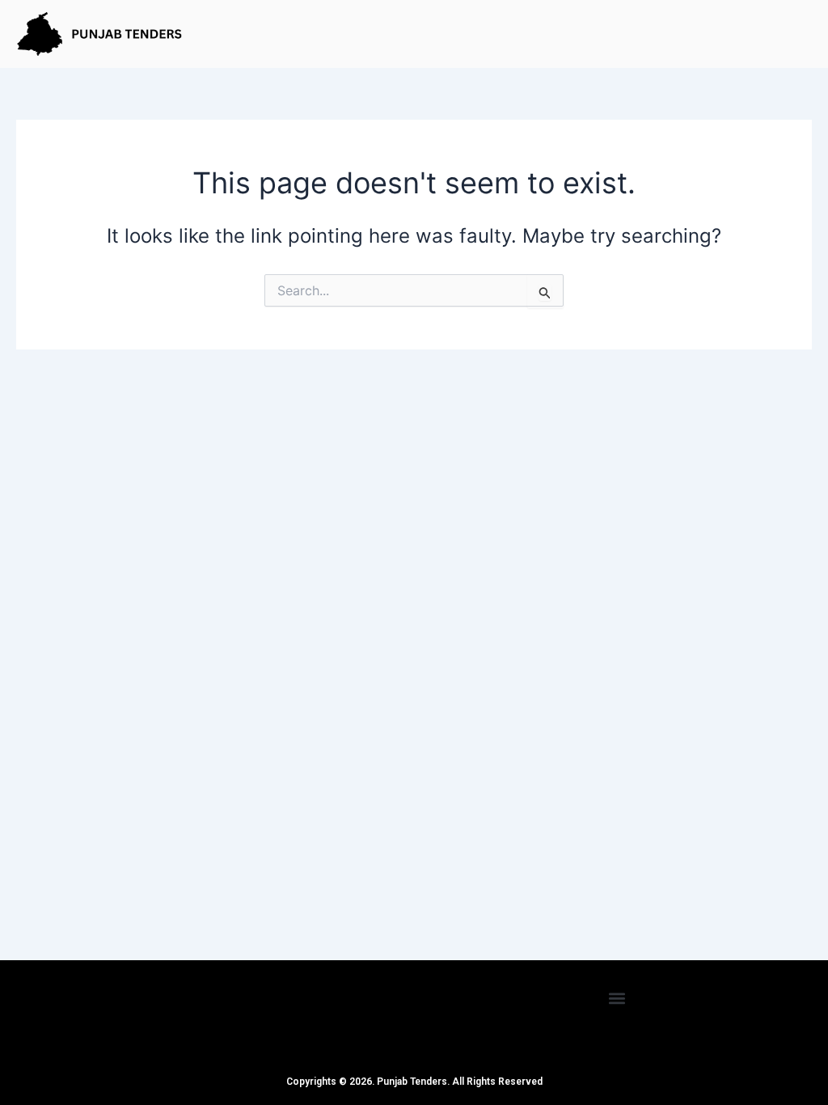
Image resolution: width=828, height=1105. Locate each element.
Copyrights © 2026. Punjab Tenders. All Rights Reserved (414, 1081)
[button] (617, 997)
